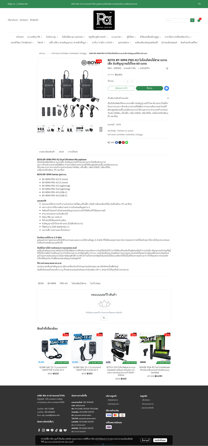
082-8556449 (50, 412)
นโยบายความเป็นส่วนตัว (52, 442)
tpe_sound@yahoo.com (51, 415)
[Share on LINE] (126, 142)
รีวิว (104, 318)
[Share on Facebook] (116, 142)
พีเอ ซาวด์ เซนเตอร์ (78, 431)
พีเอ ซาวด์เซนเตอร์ (78, 425)
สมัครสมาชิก (23, 4)
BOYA (119, 124)
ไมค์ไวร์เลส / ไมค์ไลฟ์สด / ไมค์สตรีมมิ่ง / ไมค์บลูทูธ (69, 53)
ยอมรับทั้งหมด (160, 440)
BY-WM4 (52, 283)
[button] (199, 4)
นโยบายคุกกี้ (69, 442)
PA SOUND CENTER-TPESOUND (86, 408)
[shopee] (61, 430)
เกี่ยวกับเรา (146, 400)
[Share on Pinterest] (123, 142)
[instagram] (43, 430)
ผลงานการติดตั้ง (148, 407)
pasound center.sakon (83, 415)
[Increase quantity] (132, 81)
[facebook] (39, 430)
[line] (52, 430)
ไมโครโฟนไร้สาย (79, 283)
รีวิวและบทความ (148, 404)
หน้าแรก (42, 53)
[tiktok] (56, 430)
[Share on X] (119, 142)
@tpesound (80, 405)
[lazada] (65, 430)
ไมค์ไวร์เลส (95, 283)
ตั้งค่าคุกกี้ (146, 440)
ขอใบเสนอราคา (113, 404)
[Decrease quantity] (123, 81)
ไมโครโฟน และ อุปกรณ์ (125, 131)
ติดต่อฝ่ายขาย (113, 400)
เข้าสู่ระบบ (11, 4)
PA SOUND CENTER (87, 412)
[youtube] (48, 430)
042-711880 (49, 408)
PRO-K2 (64, 283)
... (48, 53)
